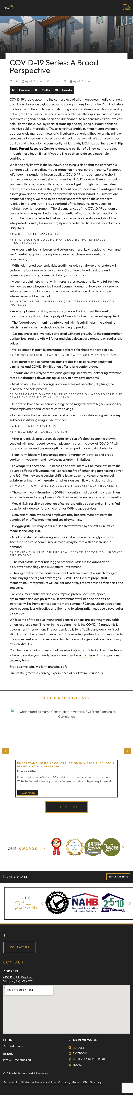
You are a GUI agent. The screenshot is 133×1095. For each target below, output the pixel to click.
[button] (21, 90)
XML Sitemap (92, 1082)
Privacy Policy (46, 1082)
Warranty (63, 1082)
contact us (84, 655)
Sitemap (77, 1082)
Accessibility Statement (19, 1082)
